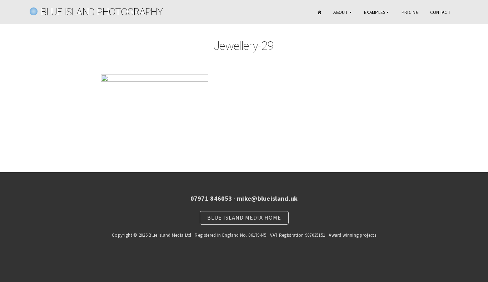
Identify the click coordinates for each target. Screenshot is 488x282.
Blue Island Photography (102, 12)
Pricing (410, 12)
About (340, 12)
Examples (374, 12)
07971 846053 (211, 198)
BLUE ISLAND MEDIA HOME (244, 218)
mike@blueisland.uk (267, 198)
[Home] (319, 12)
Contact (440, 12)
